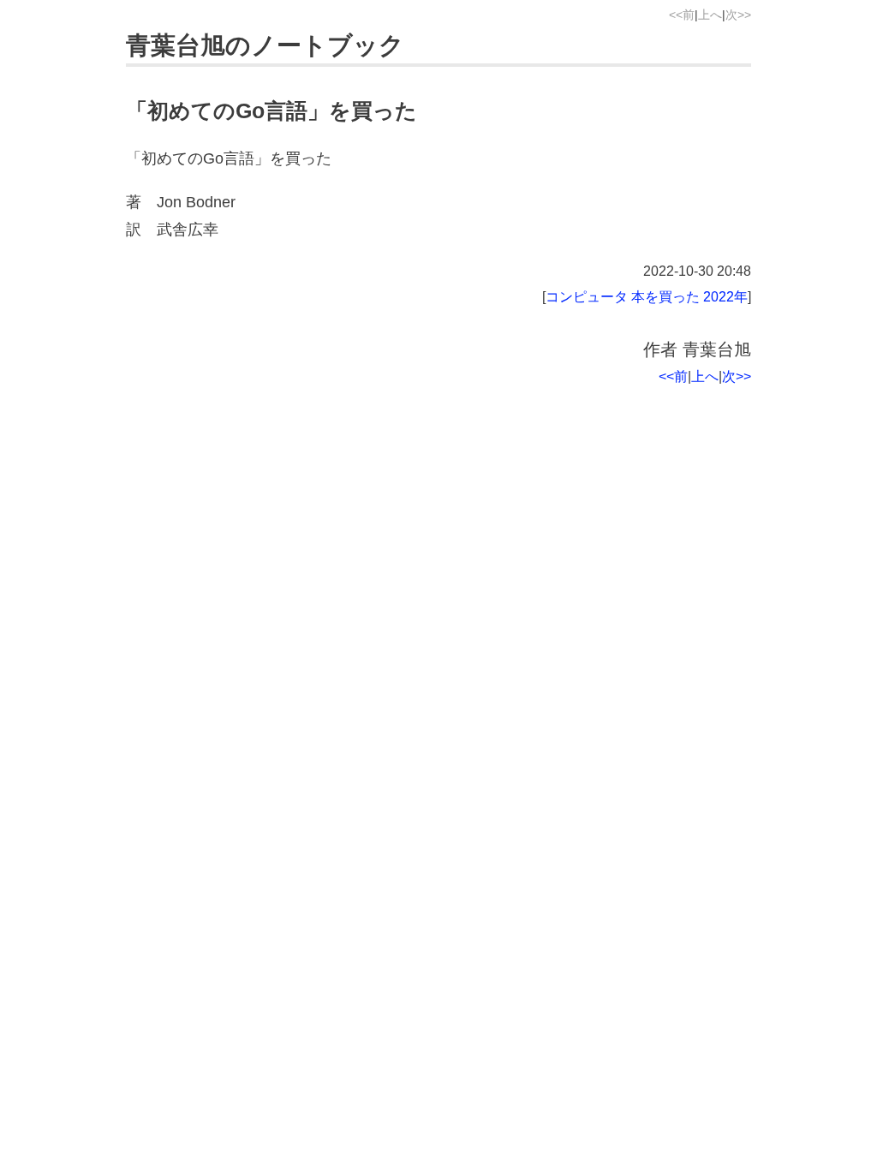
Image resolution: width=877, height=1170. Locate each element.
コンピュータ (587, 296)
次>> (738, 14)
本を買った (665, 296)
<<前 (682, 14)
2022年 (725, 296)
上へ (710, 14)
